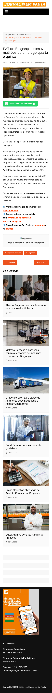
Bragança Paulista (13, 253)
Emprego (31, 253)
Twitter (9, 228)
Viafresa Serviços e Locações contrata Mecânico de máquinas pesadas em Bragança (23, 353)
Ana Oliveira (10, 63)
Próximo (40, 262)
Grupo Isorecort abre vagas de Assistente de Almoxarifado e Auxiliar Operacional (23, 400)
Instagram (39, 225)
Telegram (16, 221)
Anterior (11, 262)
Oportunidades (40, 63)
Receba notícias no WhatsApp (22, 104)
